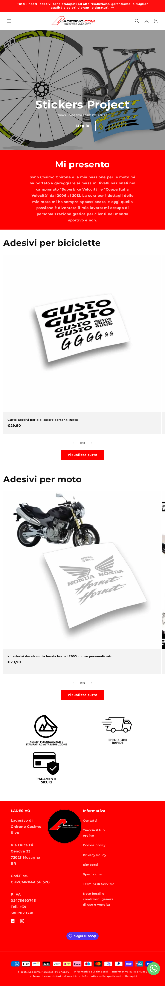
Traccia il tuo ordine (94, 832)
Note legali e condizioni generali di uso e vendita (99, 899)
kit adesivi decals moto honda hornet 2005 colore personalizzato (60, 656)
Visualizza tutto (83, 455)
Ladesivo (34, 971)
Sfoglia (82, 126)
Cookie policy (94, 845)
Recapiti (131, 976)
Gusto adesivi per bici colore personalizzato (43, 419)
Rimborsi (90, 865)
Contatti (90, 820)
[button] (9, 21)
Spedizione (92, 874)
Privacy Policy (94, 855)
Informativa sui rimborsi (91, 971)
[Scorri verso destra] (92, 443)
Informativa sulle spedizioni (101, 976)
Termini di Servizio (98, 884)
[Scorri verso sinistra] (73, 443)
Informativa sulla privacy (129, 971)
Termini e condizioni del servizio (55, 976)
